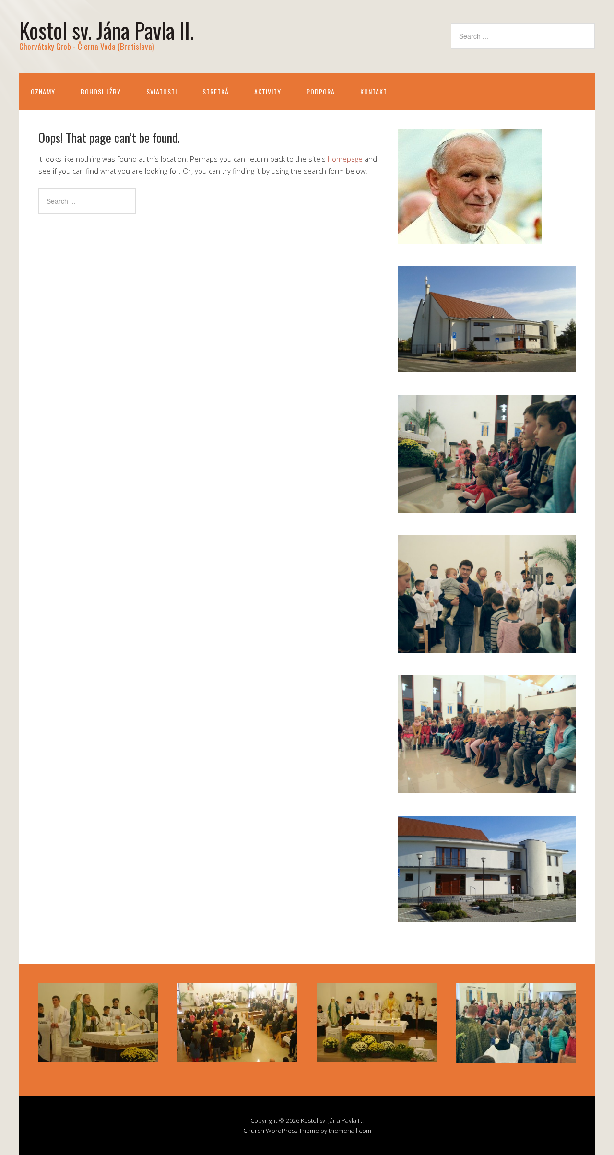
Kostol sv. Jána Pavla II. (106, 30)
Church (253, 1130)
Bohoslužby (101, 91)
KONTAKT (373, 91)
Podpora (321, 91)
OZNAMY (43, 91)
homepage (345, 159)
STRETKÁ (215, 91)
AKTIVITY (267, 91)
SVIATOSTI (161, 91)
